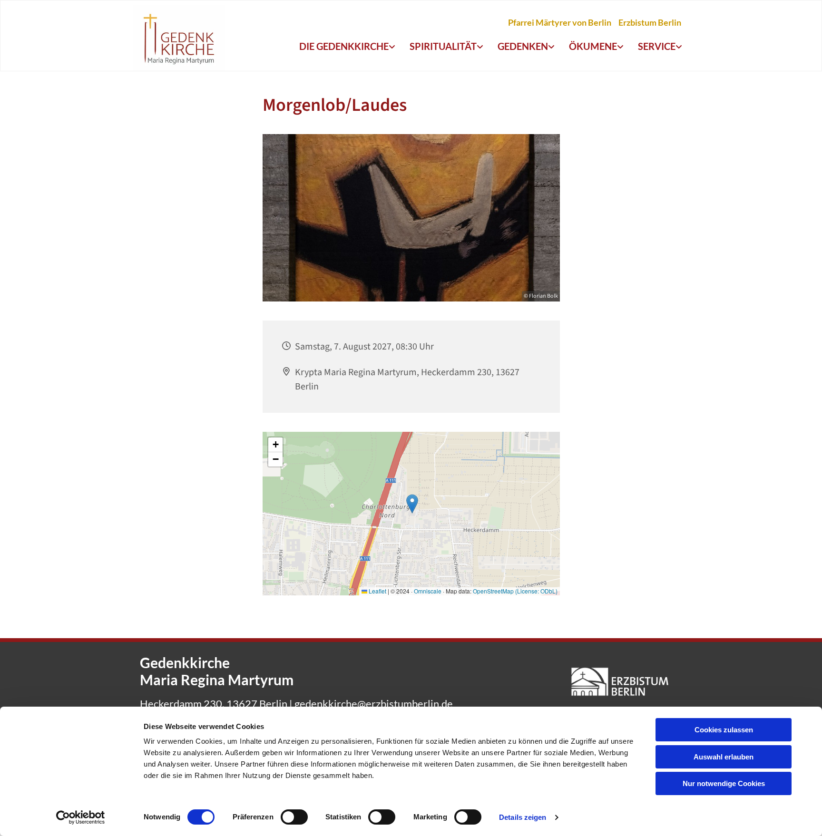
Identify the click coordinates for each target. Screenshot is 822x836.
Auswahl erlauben (724, 757)
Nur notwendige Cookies (724, 783)
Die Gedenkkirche (344, 46)
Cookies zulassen (724, 730)
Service (656, 46)
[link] (347, 46)
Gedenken (523, 46)
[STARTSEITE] (179, 38)
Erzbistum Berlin (649, 22)
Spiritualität (443, 46)
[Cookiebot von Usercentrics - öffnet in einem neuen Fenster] (80, 817)
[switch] (294, 817)
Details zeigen (522, 817)
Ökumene (593, 46)
